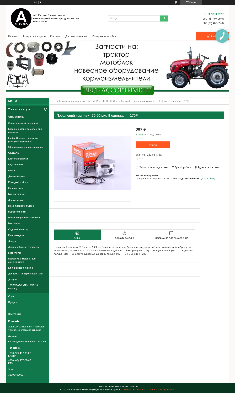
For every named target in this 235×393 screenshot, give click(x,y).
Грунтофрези (15, 164)
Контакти (55, 36)
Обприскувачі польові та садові (25, 147)
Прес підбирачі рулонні (21, 205)
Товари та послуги (33, 36)
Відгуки (12, 302)
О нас (11, 296)
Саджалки (13, 152)
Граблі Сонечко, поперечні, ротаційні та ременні (23, 139)
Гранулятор (14, 252)
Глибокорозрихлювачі (20, 267)
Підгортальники (17, 211)
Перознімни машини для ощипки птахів (22, 260)
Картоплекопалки (18, 158)
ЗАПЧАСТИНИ (90, 101)
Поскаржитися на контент (134, 390)
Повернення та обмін (104, 36)
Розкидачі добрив (18, 182)
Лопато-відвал (16, 200)
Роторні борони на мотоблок (24, 217)
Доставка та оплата (76, 36)
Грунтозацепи (16, 235)
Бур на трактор (16, 194)
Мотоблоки (14, 223)
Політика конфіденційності (162, 390)
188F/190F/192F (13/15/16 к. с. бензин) (25, 287)
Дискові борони (16, 176)
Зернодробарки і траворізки (23, 247)
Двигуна (12, 241)
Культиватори (15, 188)
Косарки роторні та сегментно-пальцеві (25, 130)
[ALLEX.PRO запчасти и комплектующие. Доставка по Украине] (21, 18)
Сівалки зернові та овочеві (23, 123)
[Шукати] (164, 18)
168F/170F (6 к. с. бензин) (115, 101)
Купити (153, 145)
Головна (13, 36)
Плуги (11, 170)
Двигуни (12, 279)
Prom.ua (134, 386)
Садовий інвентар (18, 229)
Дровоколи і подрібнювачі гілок (25, 273)
